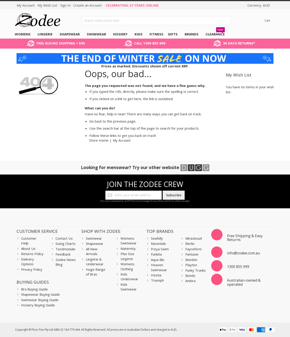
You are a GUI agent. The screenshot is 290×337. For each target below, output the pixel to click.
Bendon (191, 259)
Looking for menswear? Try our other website (130, 167)
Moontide (158, 243)
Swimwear (94, 238)
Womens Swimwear (129, 240)
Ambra (190, 280)
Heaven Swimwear (159, 267)
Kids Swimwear (129, 286)
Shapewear (94, 243)
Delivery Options (27, 261)
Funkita (156, 254)
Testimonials (65, 249)
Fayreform (193, 249)
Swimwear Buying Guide (39, 300)
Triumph (157, 280)
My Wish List (47, 5)
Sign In (65, 5)
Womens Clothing (127, 266)
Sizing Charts (65, 243)
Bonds (190, 275)
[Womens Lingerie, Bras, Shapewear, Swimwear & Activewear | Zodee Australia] (37, 21)
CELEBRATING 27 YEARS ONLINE (132, 5)
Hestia (156, 275)
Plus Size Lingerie (127, 256)
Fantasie (191, 254)
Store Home (99, 140)
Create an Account (87, 5)
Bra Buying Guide (34, 289)
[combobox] (156, 20)
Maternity (128, 248)
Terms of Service (176, 200)
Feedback (63, 254)
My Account (26, 5)
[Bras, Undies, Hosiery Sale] (145, 55)
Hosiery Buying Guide (38, 305)
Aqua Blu (157, 259)
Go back (95, 121)
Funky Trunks (195, 270)
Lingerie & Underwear (95, 261)
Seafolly (157, 238)
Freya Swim (160, 249)
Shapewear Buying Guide (40, 294)
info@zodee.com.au (243, 253)
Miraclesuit (193, 238)
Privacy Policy (157, 200)
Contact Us (64, 238)
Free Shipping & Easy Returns (245, 237)
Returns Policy (32, 253)
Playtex (191, 265)
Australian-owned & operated (244, 282)
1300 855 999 (238, 266)
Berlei (189, 243)
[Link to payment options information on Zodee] (247, 330)
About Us (28, 248)
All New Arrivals (91, 251)
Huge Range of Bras (95, 271)
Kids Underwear (129, 276)
